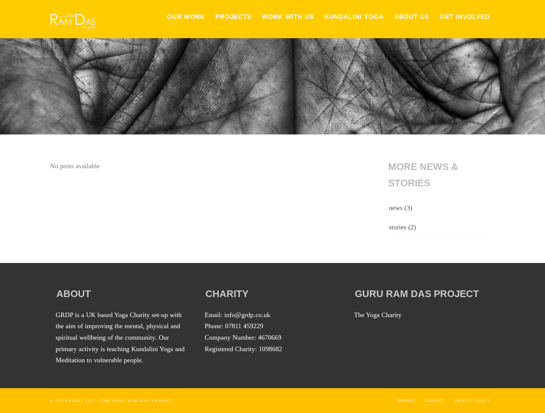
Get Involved (465, 16)
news (396, 208)
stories (397, 227)
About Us (411, 16)
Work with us (288, 16)
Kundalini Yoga (354, 16)
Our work (186, 16)
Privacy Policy (473, 401)
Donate (406, 401)
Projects (233, 16)
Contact (435, 401)
